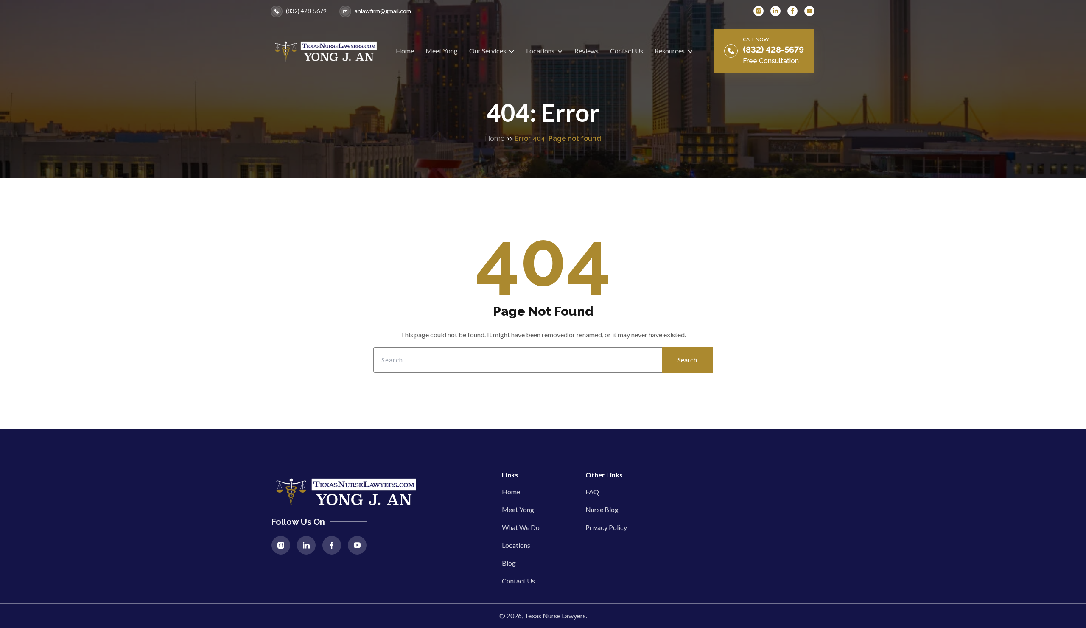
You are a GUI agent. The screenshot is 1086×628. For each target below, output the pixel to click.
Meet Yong (518, 509)
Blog (509, 563)
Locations (516, 545)
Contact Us (518, 581)
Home (494, 139)
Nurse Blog (602, 509)
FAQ (592, 492)
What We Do (521, 527)
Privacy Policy (606, 527)
